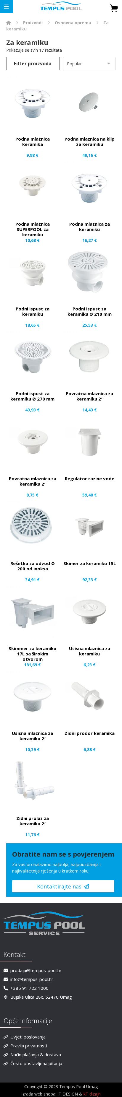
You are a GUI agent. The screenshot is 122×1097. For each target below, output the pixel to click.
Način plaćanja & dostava (35, 1054)
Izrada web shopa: (38, 1094)
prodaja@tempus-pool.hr (36, 970)
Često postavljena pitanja (36, 1063)
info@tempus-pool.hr (31, 979)
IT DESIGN (68, 1094)
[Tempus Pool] (8, 22)
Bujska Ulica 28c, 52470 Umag (41, 997)
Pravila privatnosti (28, 1046)
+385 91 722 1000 (29, 988)
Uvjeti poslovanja (28, 1037)
